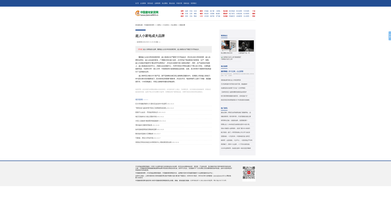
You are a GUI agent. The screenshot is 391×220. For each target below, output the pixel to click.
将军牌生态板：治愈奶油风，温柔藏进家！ (234, 120)
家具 (201, 11)
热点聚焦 (165, 3)
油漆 (186, 11)
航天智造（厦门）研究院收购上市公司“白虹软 (235, 132)
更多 (253, 16)
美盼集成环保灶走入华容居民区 (231, 80)
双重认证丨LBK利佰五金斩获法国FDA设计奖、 (236, 124)
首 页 (137, 3)
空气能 (218, 16)
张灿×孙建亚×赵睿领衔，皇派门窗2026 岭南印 (235, 128)
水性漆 (206, 16)
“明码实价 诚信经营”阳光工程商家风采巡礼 (151, 108)
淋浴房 (206, 13)
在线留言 (140, 177)
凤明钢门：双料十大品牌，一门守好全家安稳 (235, 144)
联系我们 (194, 3)
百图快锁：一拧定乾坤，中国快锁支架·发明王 (235, 136)
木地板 (206, 11)
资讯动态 (150, 3)
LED (201, 16)
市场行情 (179, 3)
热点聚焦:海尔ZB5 (226, 53)
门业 (253, 11)
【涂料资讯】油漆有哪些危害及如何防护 (234, 92)
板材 (182, 16)
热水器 (225, 11)
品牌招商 (157, 3)
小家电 (218, 11)
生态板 (225, 16)
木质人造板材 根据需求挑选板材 (147, 121)
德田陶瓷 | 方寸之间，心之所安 (232, 71)
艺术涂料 (246, 11)
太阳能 (212, 13)
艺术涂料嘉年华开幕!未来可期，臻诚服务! (234, 84)
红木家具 (246, 13)
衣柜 (186, 16)
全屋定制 (239, 13)
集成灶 (218, 13)
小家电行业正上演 (226, 59)
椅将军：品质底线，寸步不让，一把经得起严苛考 (236, 140)
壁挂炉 (225, 13)
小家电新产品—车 (244, 53)
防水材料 (239, 11)
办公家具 (246, 16)
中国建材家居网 (149, 25)
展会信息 (172, 3)
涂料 (182, 11)
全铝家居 (239, 16)
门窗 (182, 13)
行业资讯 (166, 25)
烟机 (195, 13)
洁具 (190, 13)
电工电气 (232, 13)
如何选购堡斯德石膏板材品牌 (146, 129)
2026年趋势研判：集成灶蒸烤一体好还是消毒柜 (236, 148)
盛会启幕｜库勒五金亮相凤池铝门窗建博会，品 (236, 112)
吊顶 (190, 11)
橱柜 (253, 13)
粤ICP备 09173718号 (220, 180)
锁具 (201, 13)
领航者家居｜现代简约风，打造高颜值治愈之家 (236, 116)
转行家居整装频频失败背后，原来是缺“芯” (234, 96)
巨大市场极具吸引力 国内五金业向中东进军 (151, 104)
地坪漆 (212, 16)
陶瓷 (195, 16)
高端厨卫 (232, 16)
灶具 (195, 11)
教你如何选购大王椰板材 (144, 134)
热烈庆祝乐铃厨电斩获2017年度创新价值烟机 (235, 100)
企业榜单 (143, 3)
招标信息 (186, 3)
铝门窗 (212, 11)
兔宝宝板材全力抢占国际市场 (146, 116)
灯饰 (186, 13)
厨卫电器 (232, 11)
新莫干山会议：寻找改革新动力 (146, 112)
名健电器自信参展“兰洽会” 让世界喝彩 (233, 88)
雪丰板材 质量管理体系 (143, 125)
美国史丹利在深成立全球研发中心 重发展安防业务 (153, 142)
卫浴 (190, 16)
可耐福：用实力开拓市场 (144, 138)
